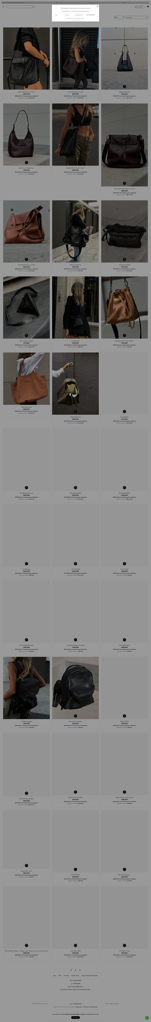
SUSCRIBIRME (90, 15)
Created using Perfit (75, 20)
